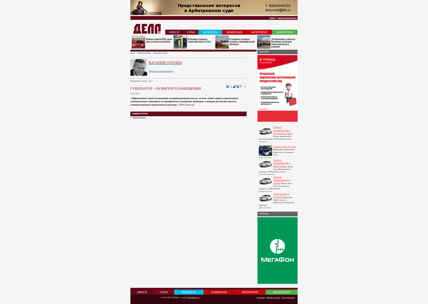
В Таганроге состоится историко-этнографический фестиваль (241, 41)
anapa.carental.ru (265, 191)
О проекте (261, 297)
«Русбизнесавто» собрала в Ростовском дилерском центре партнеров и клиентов (283, 43)
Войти (273, 18)
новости (174, 32)
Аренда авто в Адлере (281, 195)
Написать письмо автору (161, 71)
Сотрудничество (288, 297)
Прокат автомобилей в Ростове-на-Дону (283, 130)
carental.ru (263, 141)
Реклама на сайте (273, 297)
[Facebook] (228, 86)
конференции (234, 32)
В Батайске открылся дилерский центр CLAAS (199, 40)
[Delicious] (234, 86)
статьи (191, 32)
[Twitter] (231, 86)
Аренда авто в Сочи (284, 146)
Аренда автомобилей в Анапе (281, 180)
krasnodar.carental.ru (267, 174)
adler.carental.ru (265, 208)
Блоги (132, 53)
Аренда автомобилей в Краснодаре (281, 163)
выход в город (285, 32)
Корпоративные (144, 53)
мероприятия (259, 32)
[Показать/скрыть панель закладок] (245, 86)
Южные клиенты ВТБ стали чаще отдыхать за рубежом (159, 40)
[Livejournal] (241, 86)
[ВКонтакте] (238, 86)
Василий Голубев (160, 53)
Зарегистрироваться (287, 18)
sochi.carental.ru (265, 157)
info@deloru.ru (193, 297)
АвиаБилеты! (210, 32)
